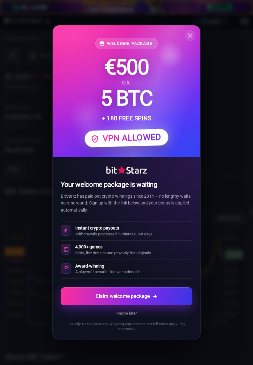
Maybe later (126, 313)
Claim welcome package (123, 296)
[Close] (190, 35)
